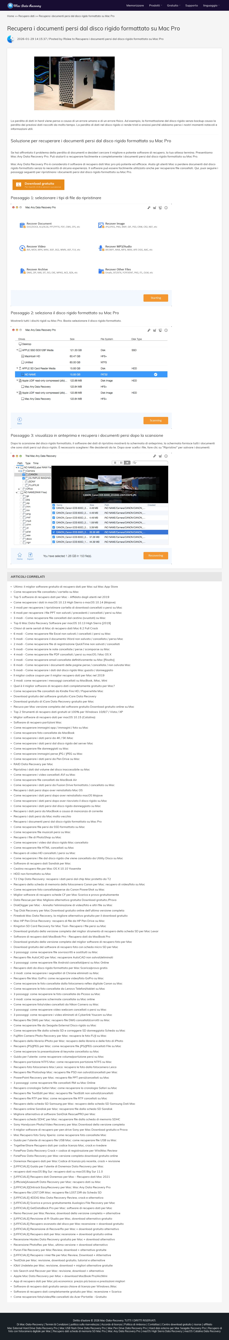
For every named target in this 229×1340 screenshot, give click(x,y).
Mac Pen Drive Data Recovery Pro (127, 1328)
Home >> (12, 16)
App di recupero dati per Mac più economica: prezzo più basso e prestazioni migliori (69, 1281)
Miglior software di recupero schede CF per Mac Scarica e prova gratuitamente (66, 894)
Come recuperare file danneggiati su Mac (41, 748)
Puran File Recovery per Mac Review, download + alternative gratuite (60, 1250)
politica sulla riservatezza (84, 1324)
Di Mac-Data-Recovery (30, 1324)
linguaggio (210, 5)
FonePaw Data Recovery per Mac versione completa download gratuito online (66, 1155)
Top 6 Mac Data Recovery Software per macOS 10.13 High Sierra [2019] (62, 623)
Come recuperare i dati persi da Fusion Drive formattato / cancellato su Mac (64, 785)
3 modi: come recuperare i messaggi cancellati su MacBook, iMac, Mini (60, 680)
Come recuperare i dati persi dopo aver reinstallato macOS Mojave (58, 795)
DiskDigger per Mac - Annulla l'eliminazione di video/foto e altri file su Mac (63, 905)
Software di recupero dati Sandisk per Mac (42, 863)
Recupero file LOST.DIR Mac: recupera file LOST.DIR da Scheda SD (58, 1192)
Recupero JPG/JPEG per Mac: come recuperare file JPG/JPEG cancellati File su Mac (67, 1046)
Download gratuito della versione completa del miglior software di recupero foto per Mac (73, 941)
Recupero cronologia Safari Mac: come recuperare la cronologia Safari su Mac (65, 1088)
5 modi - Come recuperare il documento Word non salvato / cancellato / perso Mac (68, 639)
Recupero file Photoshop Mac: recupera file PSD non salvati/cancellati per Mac (65, 1072)
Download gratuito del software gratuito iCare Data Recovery (55, 696)
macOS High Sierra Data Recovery (162, 1331)
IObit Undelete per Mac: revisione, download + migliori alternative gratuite (63, 1265)
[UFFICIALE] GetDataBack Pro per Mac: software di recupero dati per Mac (63, 1208)
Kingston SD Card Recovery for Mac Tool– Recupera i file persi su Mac (60, 926)
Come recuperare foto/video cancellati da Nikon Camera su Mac (56, 1004)
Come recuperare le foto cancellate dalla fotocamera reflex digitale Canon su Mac (68, 983)
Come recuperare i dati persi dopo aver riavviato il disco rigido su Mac (60, 800)
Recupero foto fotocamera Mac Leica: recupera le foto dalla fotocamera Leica (65, 1067)
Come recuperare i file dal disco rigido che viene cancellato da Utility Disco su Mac (68, 858)
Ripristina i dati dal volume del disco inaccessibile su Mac (52, 769)
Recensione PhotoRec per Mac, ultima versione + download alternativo (61, 1244)
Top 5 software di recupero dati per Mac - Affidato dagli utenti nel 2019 (61, 597)
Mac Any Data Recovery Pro (124, 1331)
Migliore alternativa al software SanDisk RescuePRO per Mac (54, 1114)
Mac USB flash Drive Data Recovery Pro (83, 1328)
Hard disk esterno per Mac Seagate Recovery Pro (177, 1328)
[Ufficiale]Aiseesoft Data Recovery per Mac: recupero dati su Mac (57, 1182)
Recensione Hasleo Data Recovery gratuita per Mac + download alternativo (64, 1239)
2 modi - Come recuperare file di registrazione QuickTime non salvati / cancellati (67, 644)
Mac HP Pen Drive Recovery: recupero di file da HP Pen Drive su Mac (59, 921)
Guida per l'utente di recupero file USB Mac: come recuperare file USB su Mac (65, 1140)
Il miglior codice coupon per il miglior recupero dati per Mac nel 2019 (59, 675)
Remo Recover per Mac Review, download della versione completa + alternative (67, 1213)
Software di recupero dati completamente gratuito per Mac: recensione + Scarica (67, 1291)
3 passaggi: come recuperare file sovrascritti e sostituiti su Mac (56, 952)
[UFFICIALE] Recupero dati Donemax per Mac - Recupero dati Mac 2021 (62, 1176)
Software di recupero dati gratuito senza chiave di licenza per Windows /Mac (65, 1286)
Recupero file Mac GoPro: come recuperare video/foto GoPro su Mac (59, 978)
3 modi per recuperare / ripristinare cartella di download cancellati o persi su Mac (68, 607)
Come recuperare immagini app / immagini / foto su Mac (51, 727)
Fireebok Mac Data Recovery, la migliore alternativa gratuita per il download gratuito (71, 915)
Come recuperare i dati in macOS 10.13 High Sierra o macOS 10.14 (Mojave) (65, 602)
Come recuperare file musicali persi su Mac (42, 832)
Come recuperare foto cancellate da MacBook (44, 733)
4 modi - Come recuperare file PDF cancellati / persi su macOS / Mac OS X (62, 654)
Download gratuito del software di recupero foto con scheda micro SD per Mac (66, 947)
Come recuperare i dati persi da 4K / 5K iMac (43, 738)
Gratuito (172, 5)
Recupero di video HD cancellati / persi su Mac (44, 853)
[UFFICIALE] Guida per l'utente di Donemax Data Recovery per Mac (58, 1166)
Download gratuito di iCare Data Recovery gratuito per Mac (54, 701)
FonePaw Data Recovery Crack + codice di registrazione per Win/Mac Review (65, 1150)
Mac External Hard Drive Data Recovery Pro (32, 1328)
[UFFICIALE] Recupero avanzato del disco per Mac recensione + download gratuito (69, 1223)
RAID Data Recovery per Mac (33, 764)
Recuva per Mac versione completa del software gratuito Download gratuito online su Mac (74, 706)
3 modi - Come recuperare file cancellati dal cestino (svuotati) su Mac (60, 618)
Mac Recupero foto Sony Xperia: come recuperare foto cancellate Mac (60, 1135)
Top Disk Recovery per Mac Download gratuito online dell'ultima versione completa (69, 910)
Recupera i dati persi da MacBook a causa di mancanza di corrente (58, 811)
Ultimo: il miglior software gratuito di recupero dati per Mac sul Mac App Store (66, 586)
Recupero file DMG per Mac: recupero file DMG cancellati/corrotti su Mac (62, 1020)
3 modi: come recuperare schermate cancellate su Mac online (54, 999)
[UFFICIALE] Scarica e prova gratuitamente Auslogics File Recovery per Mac (64, 1203)
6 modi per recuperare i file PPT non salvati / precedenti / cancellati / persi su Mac (68, 612)
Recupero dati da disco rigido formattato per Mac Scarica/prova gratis (61, 968)
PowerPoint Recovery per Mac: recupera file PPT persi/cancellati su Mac (61, 1077)
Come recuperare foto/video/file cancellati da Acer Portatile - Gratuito (60, 1296)
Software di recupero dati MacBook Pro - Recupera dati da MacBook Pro (62, 936)
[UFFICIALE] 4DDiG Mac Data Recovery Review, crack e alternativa (58, 1197)
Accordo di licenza (111, 1324)
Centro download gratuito (177, 1324)
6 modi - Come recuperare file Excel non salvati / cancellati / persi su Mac (62, 633)
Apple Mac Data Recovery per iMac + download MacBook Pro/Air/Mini (60, 1276)
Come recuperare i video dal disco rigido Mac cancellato (51, 842)
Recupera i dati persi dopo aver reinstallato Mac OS (48, 790)
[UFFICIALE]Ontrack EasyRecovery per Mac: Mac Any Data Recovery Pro (62, 1187)
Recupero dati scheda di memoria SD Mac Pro (79, 1331)
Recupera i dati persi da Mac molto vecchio (42, 816)
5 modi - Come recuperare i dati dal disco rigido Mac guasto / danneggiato (63, 670)
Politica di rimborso (135, 1324)
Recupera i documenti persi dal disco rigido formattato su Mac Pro (119, 39)
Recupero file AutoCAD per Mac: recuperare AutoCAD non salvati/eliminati (63, 957)
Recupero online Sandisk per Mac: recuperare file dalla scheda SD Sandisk (63, 1109)
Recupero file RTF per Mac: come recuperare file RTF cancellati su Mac (60, 1098)
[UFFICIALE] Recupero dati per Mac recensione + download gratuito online (63, 1234)
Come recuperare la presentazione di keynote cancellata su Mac (56, 1051)
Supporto (191, 5)
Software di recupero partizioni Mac (38, 722)
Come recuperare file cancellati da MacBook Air (45, 780)
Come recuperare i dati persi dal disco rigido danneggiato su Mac (57, 806)
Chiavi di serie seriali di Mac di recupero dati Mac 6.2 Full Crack (56, 628)
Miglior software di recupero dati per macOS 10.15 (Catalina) (54, 717)
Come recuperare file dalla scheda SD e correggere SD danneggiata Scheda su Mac (69, 1030)
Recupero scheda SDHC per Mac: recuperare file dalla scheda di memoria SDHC (67, 1119)
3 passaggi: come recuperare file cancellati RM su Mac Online (54, 1082)
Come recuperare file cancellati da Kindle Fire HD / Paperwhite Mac (58, 691)
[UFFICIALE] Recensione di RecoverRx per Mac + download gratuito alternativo (66, 1229)
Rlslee (67, 39)
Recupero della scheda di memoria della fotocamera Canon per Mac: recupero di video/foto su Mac (79, 884)
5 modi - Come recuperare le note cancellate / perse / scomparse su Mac (62, 649)
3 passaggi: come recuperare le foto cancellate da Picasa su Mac (57, 994)
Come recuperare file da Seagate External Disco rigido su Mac (55, 1025)
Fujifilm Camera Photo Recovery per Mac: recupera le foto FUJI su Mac (60, 1035)
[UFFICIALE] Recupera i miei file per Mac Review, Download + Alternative (62, 1255)
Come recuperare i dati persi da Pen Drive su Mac (47, 759)
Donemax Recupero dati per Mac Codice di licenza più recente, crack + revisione (67, 1161)
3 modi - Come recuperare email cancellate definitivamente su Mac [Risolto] (64, 660)
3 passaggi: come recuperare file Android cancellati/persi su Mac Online (61, 962)
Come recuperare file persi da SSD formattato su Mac (49, 827)
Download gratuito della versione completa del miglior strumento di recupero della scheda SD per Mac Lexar (86, 931)
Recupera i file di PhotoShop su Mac (37, 837)
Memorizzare (135, 5)
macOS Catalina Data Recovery (202, 1331)
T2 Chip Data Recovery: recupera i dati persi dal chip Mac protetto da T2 (62, 879)
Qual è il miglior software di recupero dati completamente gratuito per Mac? (64, 686)
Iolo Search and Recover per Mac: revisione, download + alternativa (59, 1271)
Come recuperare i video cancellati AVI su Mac (44, 774)
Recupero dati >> (28, 16)
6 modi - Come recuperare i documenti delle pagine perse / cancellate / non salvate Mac (72, 665)
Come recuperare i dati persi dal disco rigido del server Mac (53, 743)
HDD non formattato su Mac (32, 874)
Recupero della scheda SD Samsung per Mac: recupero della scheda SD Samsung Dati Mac (74, 1103)
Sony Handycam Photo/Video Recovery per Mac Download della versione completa (69, 1124)
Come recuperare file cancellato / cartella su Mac (46, 592)
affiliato (208, 1324)
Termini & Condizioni (56, 1324)
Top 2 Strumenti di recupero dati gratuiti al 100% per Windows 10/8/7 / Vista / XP (68, 712)
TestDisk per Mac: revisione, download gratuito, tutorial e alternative (59, 1260)
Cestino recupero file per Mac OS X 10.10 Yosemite (47, 868)
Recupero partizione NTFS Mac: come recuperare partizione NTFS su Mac (63, 1062)
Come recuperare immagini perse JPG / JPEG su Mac (48, 753)
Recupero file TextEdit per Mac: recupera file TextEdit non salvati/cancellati (63, 1093)
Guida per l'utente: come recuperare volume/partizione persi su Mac (59, 1056)
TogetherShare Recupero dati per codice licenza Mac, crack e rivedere (60, 1145)
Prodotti (154, 5)
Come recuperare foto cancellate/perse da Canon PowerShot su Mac (59, 889)
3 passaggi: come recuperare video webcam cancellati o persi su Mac (60, 1009)
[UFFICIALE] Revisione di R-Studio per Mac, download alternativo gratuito (63, 1218)
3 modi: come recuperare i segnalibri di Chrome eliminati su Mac (56, 973)
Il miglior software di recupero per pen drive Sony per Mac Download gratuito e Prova (71, 1129)
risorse (197, 1324)
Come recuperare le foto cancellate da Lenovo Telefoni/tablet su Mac (59, 988)
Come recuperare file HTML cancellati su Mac (44, 847)
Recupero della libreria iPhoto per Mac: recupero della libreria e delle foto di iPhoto (68, 1041)
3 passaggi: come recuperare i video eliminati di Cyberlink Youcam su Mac (63, 1014)
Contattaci (154, 1324)
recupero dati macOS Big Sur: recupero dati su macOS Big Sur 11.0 (58, 1171)
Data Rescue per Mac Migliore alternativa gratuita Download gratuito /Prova (65, 900)
